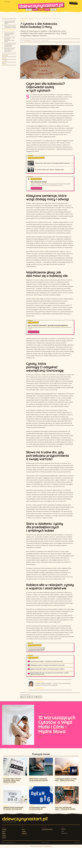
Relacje (41, 9)
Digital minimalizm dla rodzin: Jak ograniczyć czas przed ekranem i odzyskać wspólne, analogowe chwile (49, 673)
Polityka (24, 831)
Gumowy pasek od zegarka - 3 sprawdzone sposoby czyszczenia (46, 661)
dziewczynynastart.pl (41, 5)
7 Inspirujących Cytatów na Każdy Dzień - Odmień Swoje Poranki (66, 779)
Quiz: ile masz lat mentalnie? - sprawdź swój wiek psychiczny (48, 325)
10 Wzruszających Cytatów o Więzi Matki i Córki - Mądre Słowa (56, 724)
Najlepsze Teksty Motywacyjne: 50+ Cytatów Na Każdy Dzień (13, 808)
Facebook (4, 58)
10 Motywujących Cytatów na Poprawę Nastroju (37, 808)
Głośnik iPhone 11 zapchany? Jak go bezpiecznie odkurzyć (38, 779)
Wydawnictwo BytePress (38, 846)
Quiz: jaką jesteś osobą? (39, 182)
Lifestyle (53, 9)
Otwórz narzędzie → (36, 188)
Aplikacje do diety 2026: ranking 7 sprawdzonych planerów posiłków (47, 669)
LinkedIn (4, 63)
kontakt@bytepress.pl (47, 829)
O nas (23, 829)
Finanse (47, 9)
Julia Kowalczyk (27, 40)
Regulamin (24, 833)
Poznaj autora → (39, 687)
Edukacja (29, 9)
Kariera (35, 9)
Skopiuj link (5, 55)
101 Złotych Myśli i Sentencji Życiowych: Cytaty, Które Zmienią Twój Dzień (12, 780)
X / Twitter (4, 60)
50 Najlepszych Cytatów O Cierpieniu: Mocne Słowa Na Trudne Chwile (47, 665)
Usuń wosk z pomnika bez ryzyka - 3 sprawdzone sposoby (65, 808)
